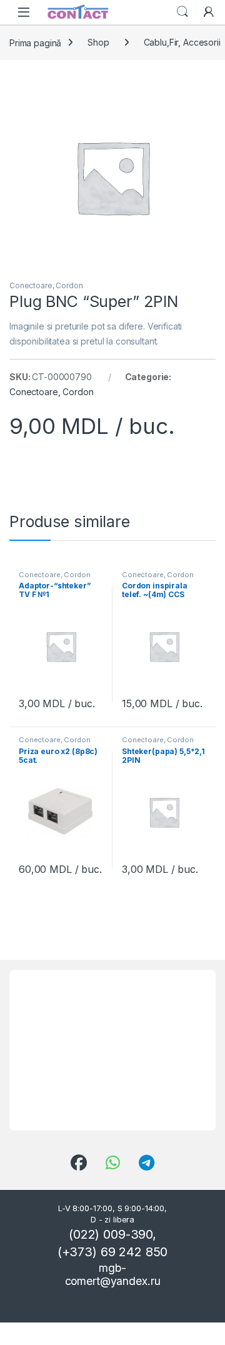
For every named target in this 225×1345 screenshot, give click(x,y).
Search (182, 12)
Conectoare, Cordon (45, 285)
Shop (98, 42)
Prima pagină (35, 42)
